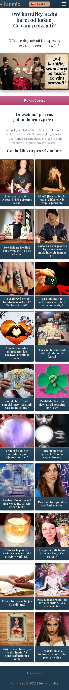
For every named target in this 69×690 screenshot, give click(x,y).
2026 (32, 683)
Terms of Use (48, 683)
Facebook (34, 673)
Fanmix (11, 4)
